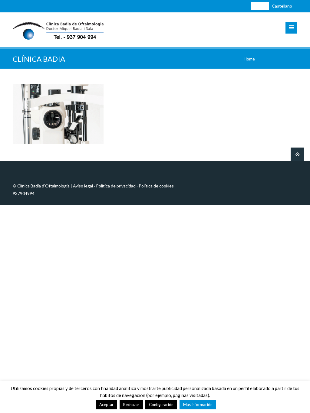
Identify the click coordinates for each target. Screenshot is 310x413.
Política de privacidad (116, 185)
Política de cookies (156, 185)
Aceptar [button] (106, 404)
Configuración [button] (161, 404)
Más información (198, 404)
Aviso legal (83, 185)
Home (249, 58)
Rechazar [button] (131, 404)
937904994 (24, 193)
